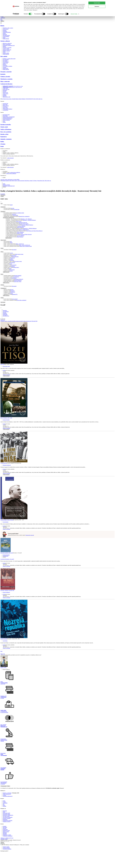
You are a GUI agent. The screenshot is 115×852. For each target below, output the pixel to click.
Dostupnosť (3, 211)
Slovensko (14, 286)
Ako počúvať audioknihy (7, 817)
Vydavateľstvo (3, 288)
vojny (11, 253)
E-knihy (2, 16)
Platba (4, 811)
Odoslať (2, 842)
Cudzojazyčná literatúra (6, 83)
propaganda (14, 264)
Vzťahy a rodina (6, 48)
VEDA (11, 293)
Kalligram (13, 291)
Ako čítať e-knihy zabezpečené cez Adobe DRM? (9, 179)
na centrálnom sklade (20, 212)
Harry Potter (5, 115)
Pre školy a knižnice (6, 818)
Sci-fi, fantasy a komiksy (7, 66)
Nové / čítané (3, 240)
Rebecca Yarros (6, 105)
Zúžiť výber (3, 302)
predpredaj (14, 214)
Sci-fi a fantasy (6, 29)
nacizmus (13, 269)
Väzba (2, 297)
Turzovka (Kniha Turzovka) (26, 234)
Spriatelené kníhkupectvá (7, 796)
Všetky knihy (5, 88)
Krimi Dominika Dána (7, 118)
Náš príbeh (5, 827)
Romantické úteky (6, 114)
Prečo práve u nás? (6, 812)
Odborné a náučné (6, 184)
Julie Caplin (5, 104)
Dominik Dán (5, 103)
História (4, 46)
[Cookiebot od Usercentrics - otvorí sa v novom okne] (16, 14)
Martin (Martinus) (20, 227)
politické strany (16, 267)
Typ (1, 203)
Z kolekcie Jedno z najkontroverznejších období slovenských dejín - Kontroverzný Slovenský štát (18, 321)
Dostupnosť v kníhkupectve (8, 217)
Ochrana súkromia (6, 847)
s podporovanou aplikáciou (15, 172)
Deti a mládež (3, 56)
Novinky (4, 91)
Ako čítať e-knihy (6, 816)
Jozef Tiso (2, 364)
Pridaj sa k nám (6, 831)
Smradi (4, 122)
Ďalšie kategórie (6, 38)
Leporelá (4, 67)
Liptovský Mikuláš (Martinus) (27, 224)
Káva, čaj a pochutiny (5, 131)
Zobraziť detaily (74, 13)
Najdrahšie (5, 313)
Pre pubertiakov (6, 61)
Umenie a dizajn (6, 52)
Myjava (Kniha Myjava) (24, 229)
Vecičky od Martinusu (5, 129)
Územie (2, 284)
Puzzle (2, 146)
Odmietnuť (97, 6)
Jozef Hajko (14, 277)
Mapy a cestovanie (5, 81)
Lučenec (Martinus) (21, 226)
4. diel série (7, 559)
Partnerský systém (6, 830)
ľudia (10, 268)
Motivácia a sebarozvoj (7, 43)
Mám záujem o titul (6, 96)
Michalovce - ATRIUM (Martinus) (30, 228)
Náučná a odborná (5, 41)
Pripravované (5, 92)
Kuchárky (3, 74)
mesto (10, 263)
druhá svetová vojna (19, 254)
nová (11, 241)
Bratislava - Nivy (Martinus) (26, 218)
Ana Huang (5, 106)
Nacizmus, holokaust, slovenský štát (7, 590)
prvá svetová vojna (18, 261)
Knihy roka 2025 (6, 89)
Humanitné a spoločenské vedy (9, 45)
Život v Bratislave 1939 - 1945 (6, 417)
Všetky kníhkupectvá (7, 794)
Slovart (11, 289)
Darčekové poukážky (5, 124)
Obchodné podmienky (7, 848)
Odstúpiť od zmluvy (7, 821)
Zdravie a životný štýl (7, 49)
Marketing (5, 832)
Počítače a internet (6, 50)
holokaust (13, 257)
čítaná (11, 242)
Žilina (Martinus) (20, 236)
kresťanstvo (14, 255)
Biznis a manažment (6, 44)
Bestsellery (5, 90)
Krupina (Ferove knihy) (23, 223)
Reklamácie (5, 819)
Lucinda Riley (5, 110)
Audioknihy (2, 17)
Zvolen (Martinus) (20, 235)
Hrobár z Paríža (3, 667)
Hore (1, 651)
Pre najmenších (6, 59)
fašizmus (12, 260)
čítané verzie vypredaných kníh (26, 246)
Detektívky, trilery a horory (8, 27)
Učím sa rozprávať (6, 120)
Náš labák (5, 833)
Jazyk (2, 248)
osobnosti (13, 266)
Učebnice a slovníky (5, 76)
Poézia (4, 37)
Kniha (4, 370)
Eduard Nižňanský (18, 280)
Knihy (4, 183)
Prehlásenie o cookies (7, 834)
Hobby (4, 51)
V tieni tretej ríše (3, 463)
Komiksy (4, 30)
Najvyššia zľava (6, 315)
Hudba (2, 141)
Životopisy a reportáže (7, 47)
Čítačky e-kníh (4, 127)
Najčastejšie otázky (6, 814)
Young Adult (5, 62)
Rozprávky (5, 65)
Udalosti (4, 795)
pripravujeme (15, 215)
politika (11, 258)
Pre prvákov (5, 60)
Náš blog (4, 828)
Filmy (1, 19)
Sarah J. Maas (5, 107)
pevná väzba (14, 299)
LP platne (2, 144)
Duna (4, 121)
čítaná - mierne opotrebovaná (24, 245)
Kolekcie (4, 94)
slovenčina (14, 249)
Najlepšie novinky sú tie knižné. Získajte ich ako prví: (10, 840)
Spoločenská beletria (7, 32)
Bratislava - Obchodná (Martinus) (29, 220)
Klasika (4, 33)
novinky (12, 208)
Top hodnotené (6, 311)
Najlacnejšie (5, 314)
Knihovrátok (5, 829)
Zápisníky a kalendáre (6, 139)
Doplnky (2, 21)
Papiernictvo (3, 136)
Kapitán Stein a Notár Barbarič (9, 116)
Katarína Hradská (17, 275)
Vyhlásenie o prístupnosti (7, 835)
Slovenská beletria (6, 35)
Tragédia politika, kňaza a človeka (6, 519)
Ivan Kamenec (16, 276)
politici (11, 270)
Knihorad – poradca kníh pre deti (9, 58)
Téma (2, 251)
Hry (1, 18)
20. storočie (2, 193)
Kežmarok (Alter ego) (23, 222)
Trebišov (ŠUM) (20, 233)
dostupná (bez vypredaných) (24, 216)
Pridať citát (2, 653)
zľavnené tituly (16, 209)
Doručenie (5, 810)
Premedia (13, 290)
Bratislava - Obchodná (7, 792)
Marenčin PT (14, 294)
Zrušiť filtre (2, 320)
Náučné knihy (5, 68)
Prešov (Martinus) (20, 232)
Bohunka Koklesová (19, 279)
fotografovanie (16, 256)
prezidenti (13, 262)
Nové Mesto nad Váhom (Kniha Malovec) (34, 230)
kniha (11, 204)
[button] (59, 372)
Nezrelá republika (3, 638)
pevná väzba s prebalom (21, 300)
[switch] (43, 14)
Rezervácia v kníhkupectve (8, 815)
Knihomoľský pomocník (30, 535)
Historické (5, 34)
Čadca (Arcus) (18, 221)
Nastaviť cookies (6, 846)
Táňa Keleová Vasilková (7, 108)
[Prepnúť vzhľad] (1, 23)
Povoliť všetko (97, 2)
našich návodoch (10, 157)
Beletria (2, 25)
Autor (2, 274)
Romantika (5, 31)
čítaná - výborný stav (20, 243)
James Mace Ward (17, 281)
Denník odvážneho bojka (7, 117)
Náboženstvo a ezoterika (6, 79)
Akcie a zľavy (5, 93)
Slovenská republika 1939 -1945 (6, 552)
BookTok (4, 95)
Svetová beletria (6, 36)
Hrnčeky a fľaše (4, 134)
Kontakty (4, 826)
